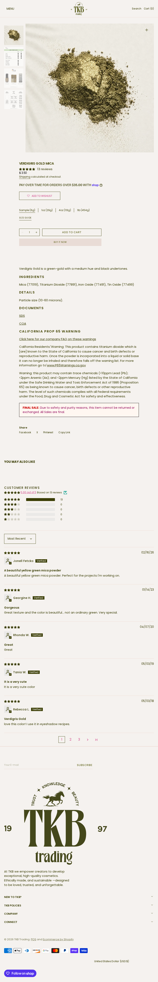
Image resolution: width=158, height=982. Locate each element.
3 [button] (79, 739)
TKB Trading (22, 939)
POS (33, 939)
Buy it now (60, 242)
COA (22, 323)
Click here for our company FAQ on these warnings (57, 339)
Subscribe (85, 765)
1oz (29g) (47, 210)
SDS (22, 315)
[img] (12, 553)
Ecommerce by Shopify (58, 939)
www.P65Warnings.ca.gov (66, 365)
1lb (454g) (83, 210)
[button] (6, 8)
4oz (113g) (65, 210)
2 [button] (70, 739)
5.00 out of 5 (28, 492)
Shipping (24, 176)
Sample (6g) (27, 210)
